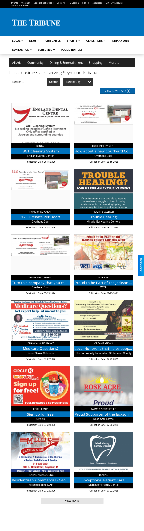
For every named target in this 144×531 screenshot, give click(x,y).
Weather (25, 2)
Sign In (85, 2)
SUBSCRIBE (45, 49)
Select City (73, 82)
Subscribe (97, 2)
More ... (114, 63)
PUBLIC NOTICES (71, 49)
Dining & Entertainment (66, 63)
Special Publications (43, 2)
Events (14, 2)
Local (16, 40)
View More (72, 500)
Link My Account (114, 2)
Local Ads (61, 2)
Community (35, 63)
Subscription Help (20, 5)
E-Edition (74, 2)
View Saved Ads (117, 91)
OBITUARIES (53, 40)
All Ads (16, 63)
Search (53, 82)
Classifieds (94, 40)
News (33, 40)
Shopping (96, 63)
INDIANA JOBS (120, 40)
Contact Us (20, 49)
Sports (72, 40)
